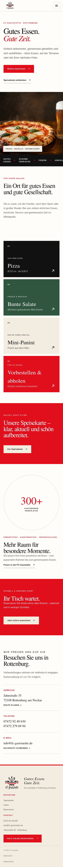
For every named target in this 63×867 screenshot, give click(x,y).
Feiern (6, 805)
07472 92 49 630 (14, 721)
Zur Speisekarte (15, 449)
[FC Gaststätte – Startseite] (10, 5)
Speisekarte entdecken (15, 80)
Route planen (12, 705)
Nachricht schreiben (16, 748)
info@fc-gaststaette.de (18, 743)
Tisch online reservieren (20, 838)
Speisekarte (9, 800)
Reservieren (9, 809)
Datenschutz (8, 862)
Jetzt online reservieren (18, 620)
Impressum (8, 856)
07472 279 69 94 (14, 726)
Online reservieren (16, 69)
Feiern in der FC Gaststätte (17, 565)
